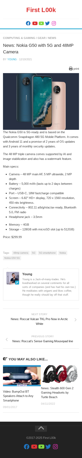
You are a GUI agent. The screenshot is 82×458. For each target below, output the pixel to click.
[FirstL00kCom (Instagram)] (53, 23)
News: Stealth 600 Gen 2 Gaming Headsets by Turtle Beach (57, 392)
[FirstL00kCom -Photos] (28, 23)
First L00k (41, 9)
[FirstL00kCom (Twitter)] (47, 23)
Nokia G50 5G (12, 258)
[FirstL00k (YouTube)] (34, 23)
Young (12, 59)
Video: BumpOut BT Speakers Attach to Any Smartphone (18, 396)
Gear (42, 38)
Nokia (63, 253)
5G (33, 253)
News (52, 38)
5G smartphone (47, 253)
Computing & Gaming (19, 38)
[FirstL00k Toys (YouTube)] (41, 23)
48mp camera (20, 253)
